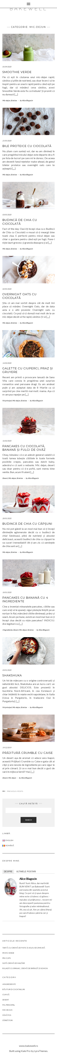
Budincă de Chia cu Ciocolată (19, 221)
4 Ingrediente (7, 630)
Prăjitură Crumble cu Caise (27, 753)
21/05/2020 (6, 141)
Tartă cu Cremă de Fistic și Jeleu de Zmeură (23, 948)
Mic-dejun (6, 100)
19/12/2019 (6, 747)
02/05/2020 (6, 289)
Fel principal (7, 401)
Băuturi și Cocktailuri (13, 989)
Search (28, 820)
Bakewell (29, 8)
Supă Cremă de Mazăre (13, 963)
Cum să (6, 994)
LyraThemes (41, 1050)
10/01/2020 (6, 592)
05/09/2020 (6, 67)
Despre (8, 871)
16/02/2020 (6, 441)
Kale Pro (25, 1050)
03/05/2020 (6, 215)
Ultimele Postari (26, 871)
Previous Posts (15, 791)
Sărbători (7, 1020)
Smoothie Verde (17, 72)
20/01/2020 (6, 518)
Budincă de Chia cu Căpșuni (27, 523)
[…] (16, 94)
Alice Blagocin (28, 878)
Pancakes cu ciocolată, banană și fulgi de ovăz (24, 448)
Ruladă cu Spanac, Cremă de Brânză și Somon (25, 968)
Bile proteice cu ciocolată (26, 146)
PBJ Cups (6, 958)
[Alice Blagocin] (10, 886)
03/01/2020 (6, 670)
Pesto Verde (8, 953)
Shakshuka (12, 675)
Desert (5, 478)
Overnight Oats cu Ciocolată (19, 296)
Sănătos (14, 100)
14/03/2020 (6, 363)
